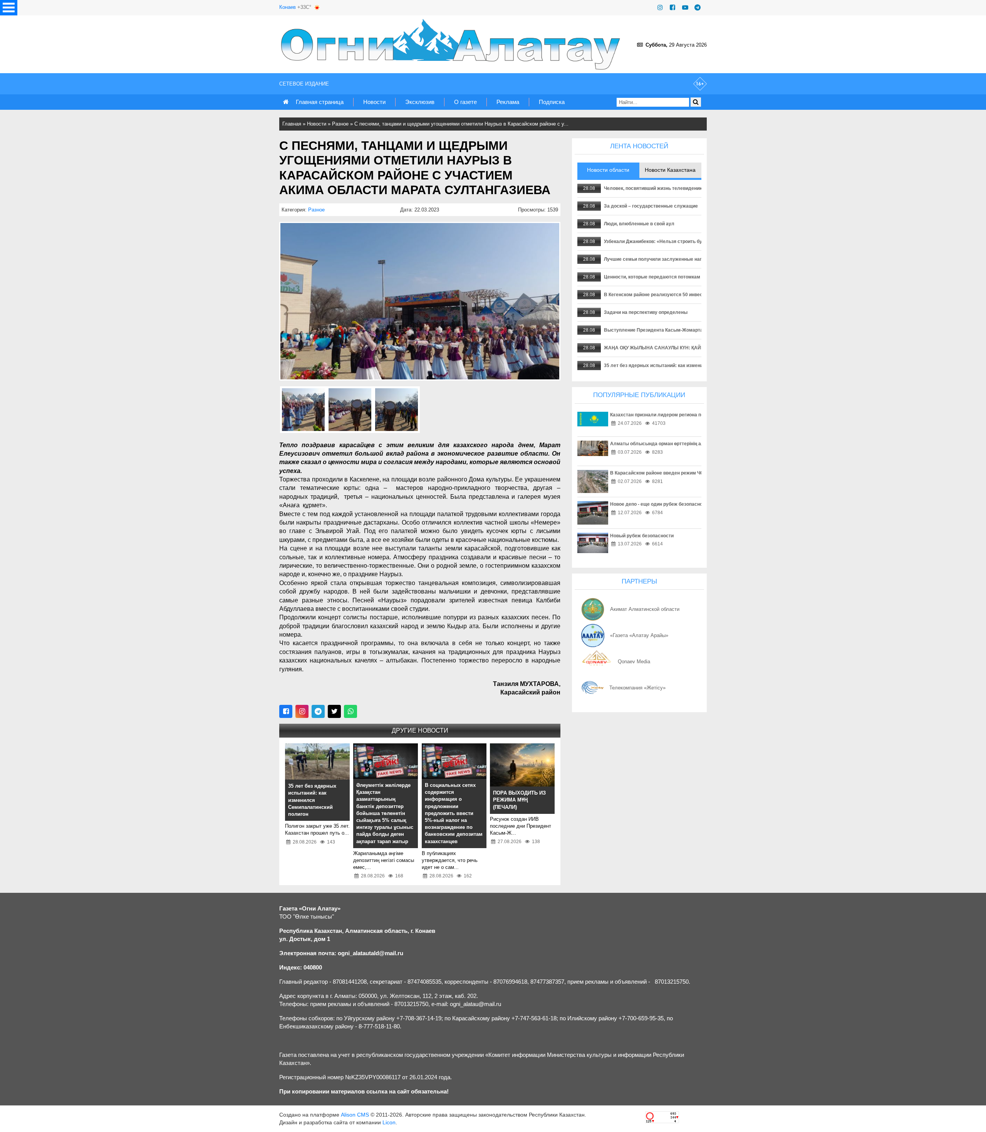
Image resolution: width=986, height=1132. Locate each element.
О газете (465, 102)
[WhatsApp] (350, 711)
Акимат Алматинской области (644, 609)
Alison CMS (355, 1115)
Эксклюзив (419, 102)
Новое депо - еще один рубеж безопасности (660, 504)
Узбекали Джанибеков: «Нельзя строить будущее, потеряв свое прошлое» (689, 241)
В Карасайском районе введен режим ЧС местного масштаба (680, 473)
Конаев (287, 7)
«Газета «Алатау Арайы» (639, 635)
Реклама (507, 102)
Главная (291, 124)
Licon (389, 1122)
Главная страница (320, 102)
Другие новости (420, 730)
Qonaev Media (634, 661)
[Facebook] (672, 7)
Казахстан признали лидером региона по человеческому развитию (687, 415)
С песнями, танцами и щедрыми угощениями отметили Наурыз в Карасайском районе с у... (461, 124)
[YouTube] (685, 7)
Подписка (552, 102)
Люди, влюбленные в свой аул (639, 223)
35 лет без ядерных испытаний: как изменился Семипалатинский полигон (689, 365)
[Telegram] (697, 7)
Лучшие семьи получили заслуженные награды (659, 259)
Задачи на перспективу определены (646, 312)
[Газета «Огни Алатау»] (452, 44)
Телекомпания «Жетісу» (637, 688)
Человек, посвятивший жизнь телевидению (653, 188)
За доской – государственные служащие (651, 206)
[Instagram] (660, 7)
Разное (340, 124)
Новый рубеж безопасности (642, 535)
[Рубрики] (8, 7)
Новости (374, 102)
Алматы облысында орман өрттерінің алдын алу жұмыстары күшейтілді (694, 443)
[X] (334, 711)
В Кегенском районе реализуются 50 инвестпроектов (665, 294)
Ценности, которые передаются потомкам (652, 277)
